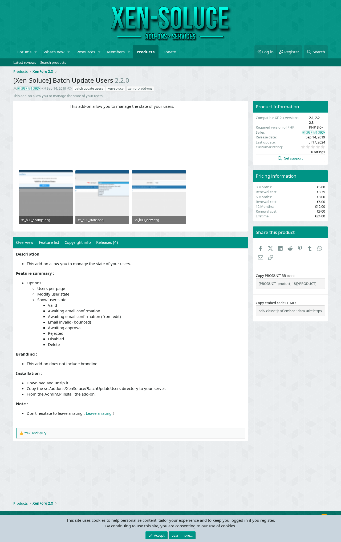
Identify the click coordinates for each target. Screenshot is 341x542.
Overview (25, 242)
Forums (24, 51)
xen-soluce (116, 88)
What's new (53, 51)
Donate (169, 51)
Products (146, 51)
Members (116, 51)
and (35, 433)
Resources (85, 51)
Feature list (49, 242)
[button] (35, 51)
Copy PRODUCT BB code (275, 275)
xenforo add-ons (140, 88)
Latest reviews (24, 62)
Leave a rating (99, 413)
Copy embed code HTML (275, 302)
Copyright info (77, 242)
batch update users (89, 88)
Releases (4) (107, 242)
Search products (53, 62)
